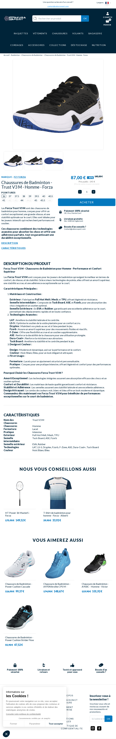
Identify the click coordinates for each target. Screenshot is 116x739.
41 (3, 200)
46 (49, 200)
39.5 (36, 196)
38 (23, 196)
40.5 (50, 196)
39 (29, 196)
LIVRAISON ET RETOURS (69, 701)
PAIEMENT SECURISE (67, 708)
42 (9, 200)
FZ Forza (20, 177)
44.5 (29, 200)
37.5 (16, 196)
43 (15, 200)
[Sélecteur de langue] (108, 2)
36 (3, 196)
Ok (85, 18)
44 (22, 200)
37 (9, 196)
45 (35, 200)
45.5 (42, 200)
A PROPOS (67, 695)
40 (43, 196)
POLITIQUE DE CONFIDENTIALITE (72, 727)
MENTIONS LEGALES (67, 720)
